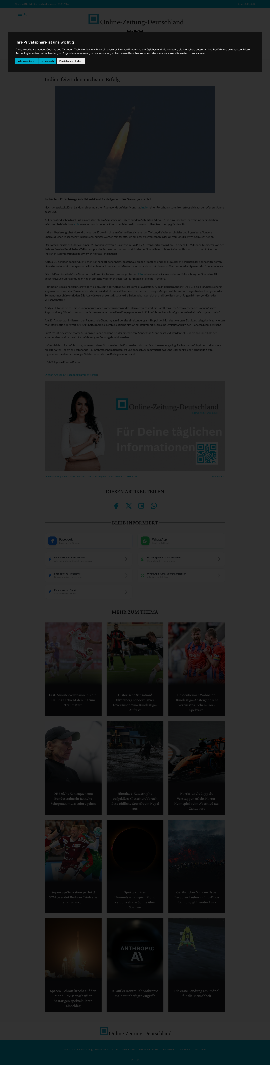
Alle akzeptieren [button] (26, 61)
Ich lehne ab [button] (47, 61)
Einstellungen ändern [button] (70, 61)
